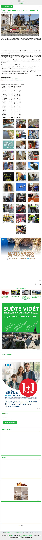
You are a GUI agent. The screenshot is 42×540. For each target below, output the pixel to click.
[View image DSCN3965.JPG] (33, 155)
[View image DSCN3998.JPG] (8, 208)
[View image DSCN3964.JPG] (21, 155)
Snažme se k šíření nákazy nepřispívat (4, 297)
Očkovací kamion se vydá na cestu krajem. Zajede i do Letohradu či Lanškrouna (26, 298)
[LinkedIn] (40, 284)
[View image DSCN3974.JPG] (33, 166)
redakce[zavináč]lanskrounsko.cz (27, 535)
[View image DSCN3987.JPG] (33, 187)
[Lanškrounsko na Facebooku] (19, 3)
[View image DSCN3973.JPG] (21, 166)
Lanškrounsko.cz (12, 535)
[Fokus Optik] (21, 385)
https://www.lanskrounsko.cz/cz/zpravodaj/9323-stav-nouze (12, 80)
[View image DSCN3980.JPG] (8, 187)
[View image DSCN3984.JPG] (21, 187)
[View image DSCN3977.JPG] (33, 176)
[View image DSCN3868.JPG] (21, 123)
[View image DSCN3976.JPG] (21, 176)
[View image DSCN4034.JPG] (21, 229)
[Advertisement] (21, 273)
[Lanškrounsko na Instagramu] (21, 3)
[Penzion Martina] (21, 491)
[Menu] (40, 6)
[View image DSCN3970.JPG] (8, 166)
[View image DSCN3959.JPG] (8, 155)
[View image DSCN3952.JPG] (21, 145)
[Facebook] (35, 284)
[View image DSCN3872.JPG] (21, 134)
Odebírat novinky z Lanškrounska (10, 422)
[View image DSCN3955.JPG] (33, 145)
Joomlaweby (21, 536)
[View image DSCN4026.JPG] (8, 218)
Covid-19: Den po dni (15, 296)
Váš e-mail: (5, 417)
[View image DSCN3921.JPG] (8, 145)
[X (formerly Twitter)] (38, 284)
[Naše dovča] (21, 249)
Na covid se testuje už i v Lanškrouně (36, 297)
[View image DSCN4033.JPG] (33, 218)
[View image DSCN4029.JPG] (21, 218)
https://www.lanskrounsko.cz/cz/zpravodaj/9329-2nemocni (11, 78)
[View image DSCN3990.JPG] (8, 197)
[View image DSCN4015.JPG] (33, 208)
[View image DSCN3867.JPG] (8, 123)
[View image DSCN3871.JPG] (8, 134)
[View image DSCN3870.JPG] (33, 123)
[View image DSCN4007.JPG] (21, 208)
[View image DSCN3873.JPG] (33, 134)
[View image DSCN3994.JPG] (33, 197)
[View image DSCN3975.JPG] (8, 176)
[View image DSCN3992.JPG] (21, 197)
